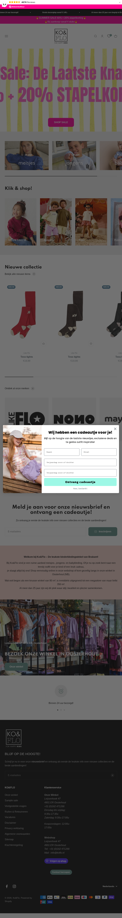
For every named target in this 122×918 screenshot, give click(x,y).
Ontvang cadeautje (80, 482)
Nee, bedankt (80, 488)
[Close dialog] (115, 428)
